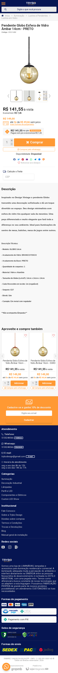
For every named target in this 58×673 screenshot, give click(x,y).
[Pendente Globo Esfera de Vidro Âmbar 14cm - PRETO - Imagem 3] (42, 96)
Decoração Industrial (11, 483)
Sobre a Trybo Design (11, 515)
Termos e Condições (11, 523)
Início (7, 16)
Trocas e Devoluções (11, 527)
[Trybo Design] (31, 3)
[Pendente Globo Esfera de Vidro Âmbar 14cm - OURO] (43, 361)
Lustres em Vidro (9, 18)
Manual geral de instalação (14, 535)
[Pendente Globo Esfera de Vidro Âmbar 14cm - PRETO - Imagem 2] (29, 96)
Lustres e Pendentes (38, 16)
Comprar (36, 142)
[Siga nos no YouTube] (3, 547)
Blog (3, 531)
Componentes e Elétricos (13, 495)
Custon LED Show (10, 499)
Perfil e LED (6, 491)
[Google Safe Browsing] (29, 634)
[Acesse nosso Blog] (16, 547)
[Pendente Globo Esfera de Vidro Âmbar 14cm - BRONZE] (15, 361)
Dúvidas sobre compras (13, 519)
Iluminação (19, 16)
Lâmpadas (6, 487)
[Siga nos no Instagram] (9, 547)
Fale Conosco (8, 511)
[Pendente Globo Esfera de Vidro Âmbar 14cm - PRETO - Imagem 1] (16, 96)
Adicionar (19, 383)
